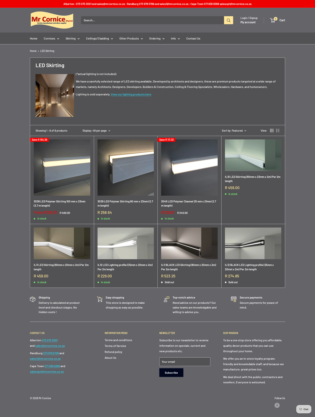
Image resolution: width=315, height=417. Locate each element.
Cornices (49, 38)
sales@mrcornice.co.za (50, 345)
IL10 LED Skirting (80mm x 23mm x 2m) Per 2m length (252, 179)
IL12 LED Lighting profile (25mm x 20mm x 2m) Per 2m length (125, 267)
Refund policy (113, 351)
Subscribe (171, 372)
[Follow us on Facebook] (277, 405)
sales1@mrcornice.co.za (45, 358)
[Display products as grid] (271, 130)
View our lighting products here (131, 94)
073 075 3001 (50, 340)
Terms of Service (115, 345)
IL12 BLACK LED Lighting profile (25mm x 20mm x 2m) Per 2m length (249, 267)
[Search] (228, 20)
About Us (110, 357)
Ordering (155, 38)
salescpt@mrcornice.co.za (47, 371)
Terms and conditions (118, 340)
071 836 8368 (52, 366)
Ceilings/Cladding (97, 38)
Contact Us (193, 38)
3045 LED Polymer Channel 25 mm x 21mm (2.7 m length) (188, 203)
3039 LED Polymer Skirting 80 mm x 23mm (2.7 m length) (125, 203)
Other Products (129, 38)
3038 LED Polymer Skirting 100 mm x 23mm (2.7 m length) (59, 203)
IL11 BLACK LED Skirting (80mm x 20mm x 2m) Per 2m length (188, 267)
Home (33, 38)
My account (248, 22)
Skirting (71, 38)
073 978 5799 (51, 353)
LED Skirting (47, 50)
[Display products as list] (277, 130)
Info (173, 38)
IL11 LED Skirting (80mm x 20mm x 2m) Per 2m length (61, 267)
